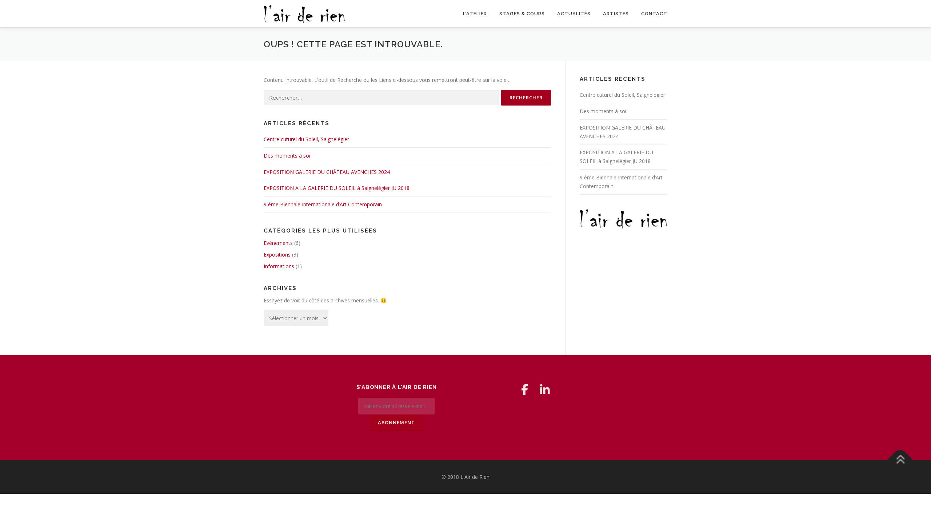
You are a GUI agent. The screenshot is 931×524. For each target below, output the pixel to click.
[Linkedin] (544, 389)
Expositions (277, 254)
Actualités (574, 13)
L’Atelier (475, 13)
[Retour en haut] (900, 460)
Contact (654, 13)
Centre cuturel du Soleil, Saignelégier (306, 139)
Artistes (616, 13)
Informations (279, 266)
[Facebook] (524, 389)
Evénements (278, 242)
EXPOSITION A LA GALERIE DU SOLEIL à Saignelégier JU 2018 (336, 187)
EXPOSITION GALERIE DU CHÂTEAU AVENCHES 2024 (327, 171)
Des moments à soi (287, 155)
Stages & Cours (522, 13)
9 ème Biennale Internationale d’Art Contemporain (323, 204)
